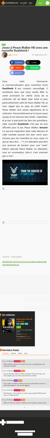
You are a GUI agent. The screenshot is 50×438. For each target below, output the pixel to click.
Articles (13, 353)
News (20, 353)
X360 (22, 324)
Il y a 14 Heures (24, 363)
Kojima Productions (23, 337)
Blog (3, 44)
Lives (25, 353)
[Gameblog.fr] (9, 3)
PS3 (18, 324)
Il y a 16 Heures (24, 392)
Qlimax (15, 55)
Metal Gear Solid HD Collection (24, 320)
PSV (26, 324)
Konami (24, 334)
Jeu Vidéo (23, 3)
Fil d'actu (5, 353)
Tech (30, 3)
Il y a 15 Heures (24, 373)
